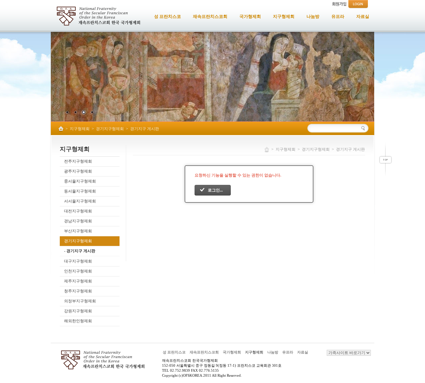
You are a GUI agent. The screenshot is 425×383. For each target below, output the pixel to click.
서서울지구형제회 (80, 201)
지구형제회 (80, 128)
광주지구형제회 (78, 171)
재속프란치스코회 (204, 352)
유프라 (287, 352)
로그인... (215, 190)
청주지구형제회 (78, 291)
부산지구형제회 (78, 231)
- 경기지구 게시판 (79, 251)
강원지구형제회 (78, 311)
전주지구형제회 (78, 161)
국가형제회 (232, 352)
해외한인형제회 (78, 321)
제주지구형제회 (78, 281)
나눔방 (272, 352)
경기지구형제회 (110, 128)
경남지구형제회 (78, 221)
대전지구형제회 (78, 211)
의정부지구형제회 (80, 301)
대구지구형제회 (78, 261)
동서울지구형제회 (80, 191)
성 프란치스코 (174, 352)
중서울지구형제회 (80, 181)
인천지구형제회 (78, 271)
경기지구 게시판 (144, 128)
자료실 (302, 352)
